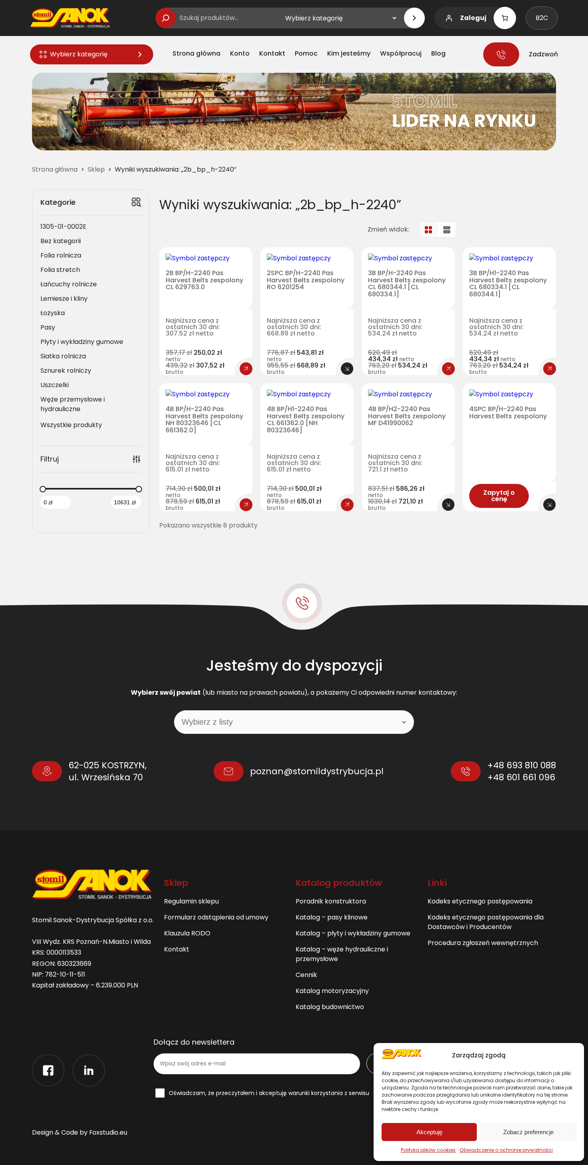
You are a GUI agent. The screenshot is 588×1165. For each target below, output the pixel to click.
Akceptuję (429, 1132)
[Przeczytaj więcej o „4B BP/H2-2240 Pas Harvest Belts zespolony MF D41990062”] (448, 504)
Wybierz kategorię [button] (79, 54)
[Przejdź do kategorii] (414, 18)
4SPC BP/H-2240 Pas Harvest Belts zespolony (508, 413)
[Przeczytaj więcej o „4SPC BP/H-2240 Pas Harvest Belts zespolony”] (549, 504)
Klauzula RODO (187, 933)
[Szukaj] (166, 18)
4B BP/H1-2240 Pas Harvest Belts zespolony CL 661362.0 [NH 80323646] (305, 420)
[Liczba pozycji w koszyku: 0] (505, 18)
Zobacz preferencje (528, 1132)
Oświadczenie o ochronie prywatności (506, 1150)
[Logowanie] (449, 18)
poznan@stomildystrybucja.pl (317, 771)
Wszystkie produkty (71, 425)
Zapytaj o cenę (499, 496)
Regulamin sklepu (191, 901)
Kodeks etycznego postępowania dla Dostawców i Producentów (486, 922)
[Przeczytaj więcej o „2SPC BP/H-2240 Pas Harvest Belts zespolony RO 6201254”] (347, 368)
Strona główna (55, 169)
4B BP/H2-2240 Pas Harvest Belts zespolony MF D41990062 (407, 416)
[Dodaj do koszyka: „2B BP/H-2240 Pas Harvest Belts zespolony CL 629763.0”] (246, 368)
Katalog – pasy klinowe (332, 917)
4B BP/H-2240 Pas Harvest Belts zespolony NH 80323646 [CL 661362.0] (204, 420)
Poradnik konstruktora (331, 901)
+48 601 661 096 (521, 777)
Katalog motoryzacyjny (332, 990)
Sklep (96, 169)
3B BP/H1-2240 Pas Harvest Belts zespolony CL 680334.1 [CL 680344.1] (508, 284)
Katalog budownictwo (330, 1006)
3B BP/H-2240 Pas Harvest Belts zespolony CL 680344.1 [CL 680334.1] (407, 284)
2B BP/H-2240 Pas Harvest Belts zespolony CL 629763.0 (204, 280)
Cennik (306, 974)
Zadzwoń (543, 54)
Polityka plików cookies (428, 1150)
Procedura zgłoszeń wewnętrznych (483, 942)
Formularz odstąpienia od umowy (216, 917)
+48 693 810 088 (521, 765)
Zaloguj (473, 17)
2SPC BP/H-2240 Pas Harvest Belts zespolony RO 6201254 (305, 280)
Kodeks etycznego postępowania (480, 901)
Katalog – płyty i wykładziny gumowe (353, 933)
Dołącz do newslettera (194, 1042)
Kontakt (176, 949)
